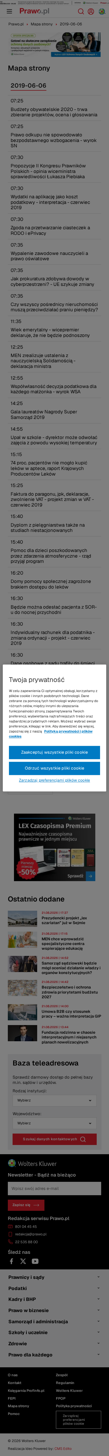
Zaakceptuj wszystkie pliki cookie (54, 752)
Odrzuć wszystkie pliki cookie (54, 768)
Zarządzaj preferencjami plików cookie (54, 780)
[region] (54, 727)
